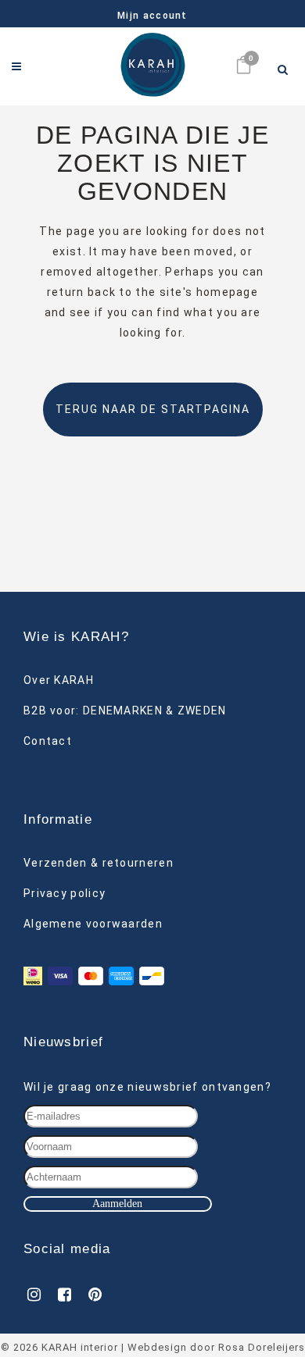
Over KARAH (58, 680)
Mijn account (152, 15)
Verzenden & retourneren (98, 863)
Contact (47, 741)
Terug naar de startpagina (153, 409)
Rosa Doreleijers (261, 1347)
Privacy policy (64, 893)
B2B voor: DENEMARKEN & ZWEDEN (125, 710)
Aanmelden (117, 1203)
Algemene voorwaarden (93, 923)
